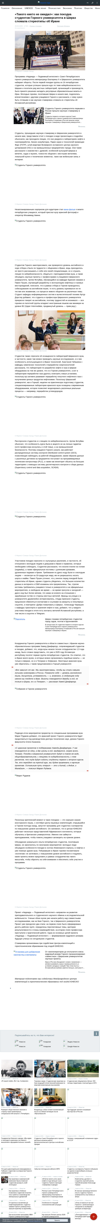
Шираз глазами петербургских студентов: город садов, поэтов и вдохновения (64, 620)
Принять (57, 1220)
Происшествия (54, 8)
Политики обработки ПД (35, 1221)
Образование (17, 8)
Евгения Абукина (63, 26)
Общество (88, 8)
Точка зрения (40, 8)
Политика (78, 8)
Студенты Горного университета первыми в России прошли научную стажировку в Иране (65, 110)
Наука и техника (36, 26)
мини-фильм (69, 209)
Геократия (5, 8)
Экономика (67, 8)
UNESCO (29, 8)
